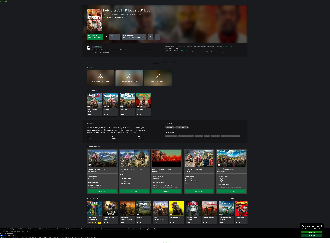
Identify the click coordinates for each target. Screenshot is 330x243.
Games (18, 231)
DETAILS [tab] (156, 62)
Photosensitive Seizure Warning (83, 229)
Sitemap (17, 237)
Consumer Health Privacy (7, 237)
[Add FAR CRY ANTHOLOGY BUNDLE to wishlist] (150, 37)
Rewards (2, 231)
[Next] (241, 147)
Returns (135, 229)
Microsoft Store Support (126, 229)
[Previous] (238, 147)
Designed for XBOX (26, 231)
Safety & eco (83, 237)
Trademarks (63, 237)
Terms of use (56, 237)
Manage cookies (47, 237)
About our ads (91, 237)
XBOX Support (50, 229)
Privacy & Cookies (37, 237)
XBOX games (13, 229)
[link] (94, 104)
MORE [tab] (174, 62)
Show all (233, 198)
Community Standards (67, 229)
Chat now (312, 232)
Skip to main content (6, 1)
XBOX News (42, 229)
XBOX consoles (4, 229)
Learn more (229, 46)
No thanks (312, 235)
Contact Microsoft (26, 237)
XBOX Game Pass (22, 229)
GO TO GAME (102, 191)
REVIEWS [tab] (165, 62)
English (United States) (6, 233)
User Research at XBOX (101, 229)
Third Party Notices (73, 237)
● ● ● (157, 36)
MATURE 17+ (96, 47)
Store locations (152, 229)
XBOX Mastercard (11, 231)
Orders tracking (143, 229)
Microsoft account (113, 229)
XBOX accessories (33, 229)
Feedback (57, 229)
